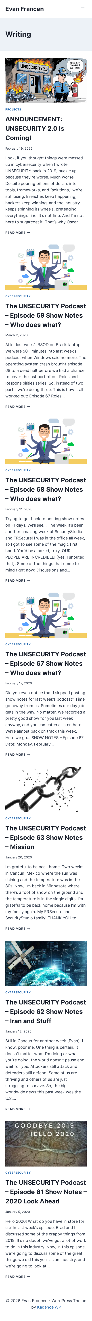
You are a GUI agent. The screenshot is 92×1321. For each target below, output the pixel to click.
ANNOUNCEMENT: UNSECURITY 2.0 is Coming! (34, 128)
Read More (17, 233)
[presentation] (46, 80)
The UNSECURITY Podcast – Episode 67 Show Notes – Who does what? (45, 663)
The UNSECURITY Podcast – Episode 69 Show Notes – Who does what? (45, 315)
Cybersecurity (18, 296)
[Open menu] (82, 8)
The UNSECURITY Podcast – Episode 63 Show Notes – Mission (45, 837)
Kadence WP (49, 1307)
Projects (13, 109)
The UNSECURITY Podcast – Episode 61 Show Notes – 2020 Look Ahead (46, 1192)
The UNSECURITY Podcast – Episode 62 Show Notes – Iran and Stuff (45, 1011)
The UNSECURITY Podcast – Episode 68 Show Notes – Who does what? (45, 489)
